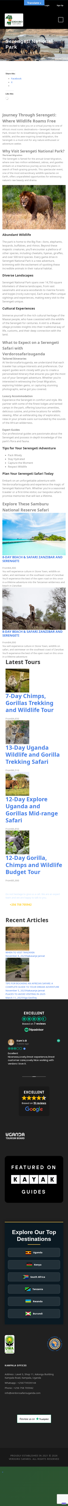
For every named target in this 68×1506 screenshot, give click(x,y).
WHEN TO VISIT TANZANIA (20, 952)
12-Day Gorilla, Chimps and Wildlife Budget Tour (34, 865)
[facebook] (5, 5)
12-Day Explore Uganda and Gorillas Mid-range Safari (32, 809)
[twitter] (15, 5)
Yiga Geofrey (30, 997)
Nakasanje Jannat (35, 955)
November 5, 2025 (16, 990)
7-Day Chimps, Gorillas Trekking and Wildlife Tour (30, 703)
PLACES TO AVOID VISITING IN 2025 (25, 994)
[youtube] (19, 5)
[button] (34, 1101)
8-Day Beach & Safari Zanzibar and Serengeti (32, 559)
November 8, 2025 (16, 955)
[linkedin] (10, 5)
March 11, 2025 (14, 997)
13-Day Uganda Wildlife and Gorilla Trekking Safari (33, 754)
